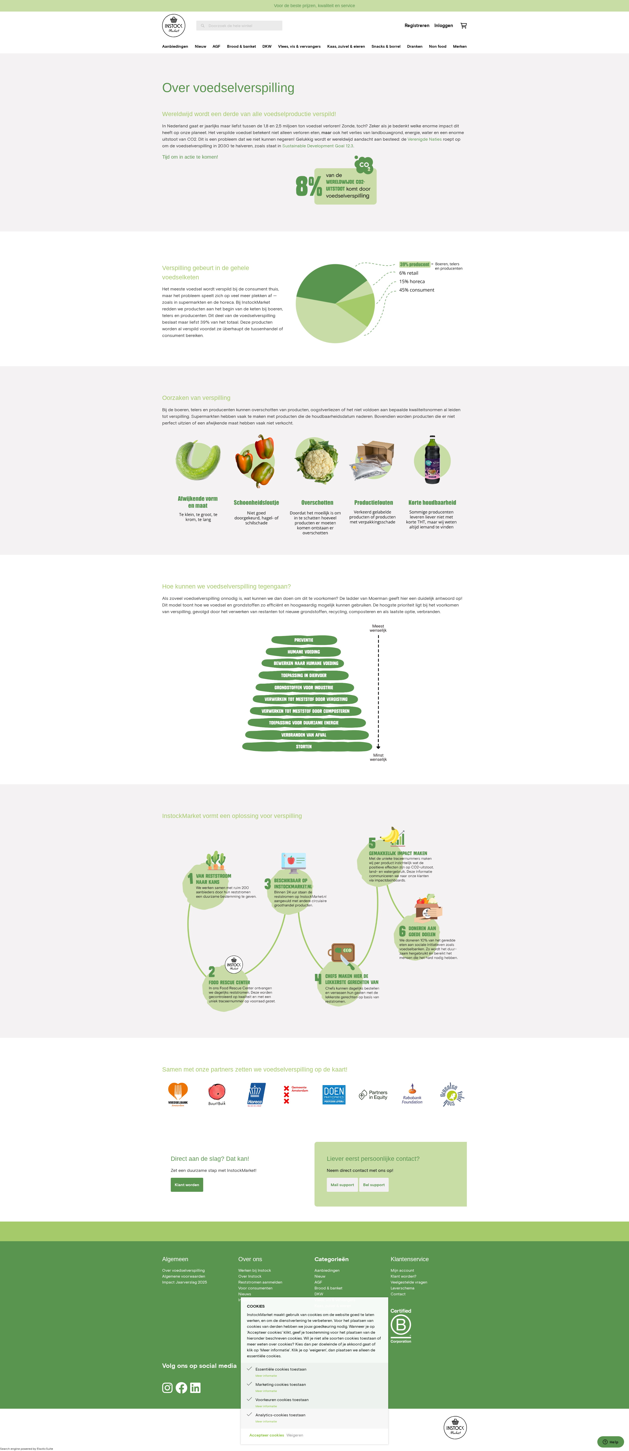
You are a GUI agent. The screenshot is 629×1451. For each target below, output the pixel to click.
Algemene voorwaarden (183, 1276)
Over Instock (249, 1276)
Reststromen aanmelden (260, 1282)
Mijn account (402, 1270)
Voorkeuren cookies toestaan (282, 1399)
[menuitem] (175, 46)
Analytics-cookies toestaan (280, 1415)
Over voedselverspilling (183, 1270)
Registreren (417, 25)
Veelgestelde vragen (409, 1282)
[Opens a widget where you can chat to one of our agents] (610, 1442)
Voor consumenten (255, 1288)
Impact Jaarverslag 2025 (184, 1282)
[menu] (314, 46)
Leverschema (403, 1288)
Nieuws (244, 1294)
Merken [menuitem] (460, 46)
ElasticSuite (45, 1449)
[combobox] (239, 25)
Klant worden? (403, 1276)
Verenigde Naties (425, 139)
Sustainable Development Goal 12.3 (317, 146)
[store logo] (173, 25)
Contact (398, 1294)
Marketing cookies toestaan (281, 1384)
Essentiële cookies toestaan (281, 1369)
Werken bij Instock (254, 1270)
